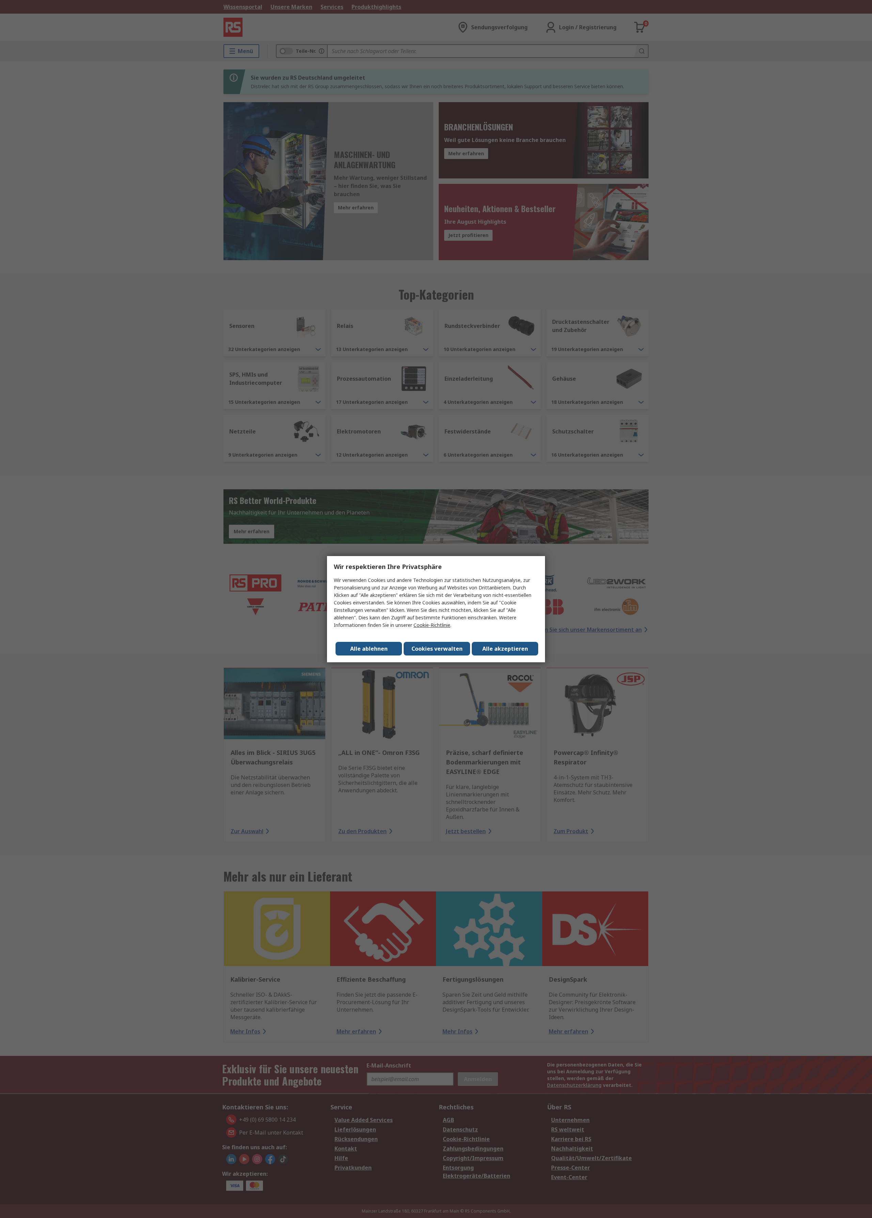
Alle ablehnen (369, 648)
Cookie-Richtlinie (432, 625)
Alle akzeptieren (505, 648)
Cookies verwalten (437, 648)
